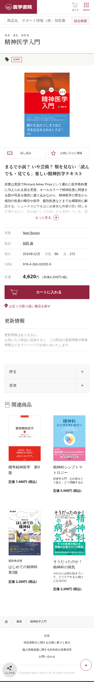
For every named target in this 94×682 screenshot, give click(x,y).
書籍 (19, 621)
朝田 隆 (28, 243)
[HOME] (6, 621)
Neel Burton (31, 233)
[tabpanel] (47, 104)
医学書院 (18, 7)
